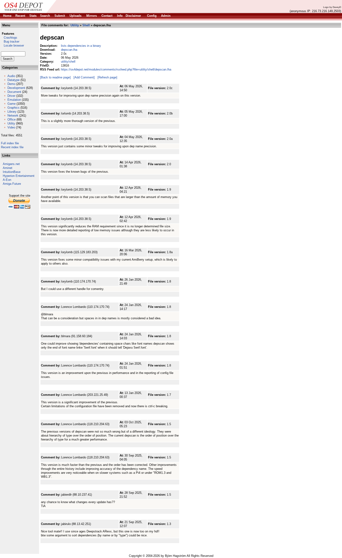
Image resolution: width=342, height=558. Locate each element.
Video (11, 127)
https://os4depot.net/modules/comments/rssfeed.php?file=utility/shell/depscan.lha (116, 69)
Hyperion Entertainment (18, 176)
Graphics (13, 107)
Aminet (7, 168)
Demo (11, 84)
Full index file (10, 143)
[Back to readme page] (55, 77)
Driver (11, 95)
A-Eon (7, 180)
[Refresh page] (107, 77)
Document (14, 92)
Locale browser (12, 45)
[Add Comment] (84, 77)
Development (16, 88)
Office (11, 119)
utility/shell (68, 61)
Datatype (13, 80)
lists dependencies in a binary (81, 45)
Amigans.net (11, 164)
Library (12, 111)
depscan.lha (69, 49)
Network (12, 115)
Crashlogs (9, 37)
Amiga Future (12, 183)
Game (11, 103)
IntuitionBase (11, 172)
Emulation (14, 99)
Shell (86, 25)
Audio (11, 76)
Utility (11, 123)
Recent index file (12, 147)
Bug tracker (10, 41)
